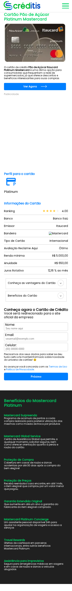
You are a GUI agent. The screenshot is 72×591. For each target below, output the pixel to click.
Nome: (10, 325)
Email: (9, 335)
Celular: (11, 345)
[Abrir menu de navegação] (65, 6)
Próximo (36, 376)
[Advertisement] (36, 132)
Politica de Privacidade (20, 369)
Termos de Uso (58, 366)
